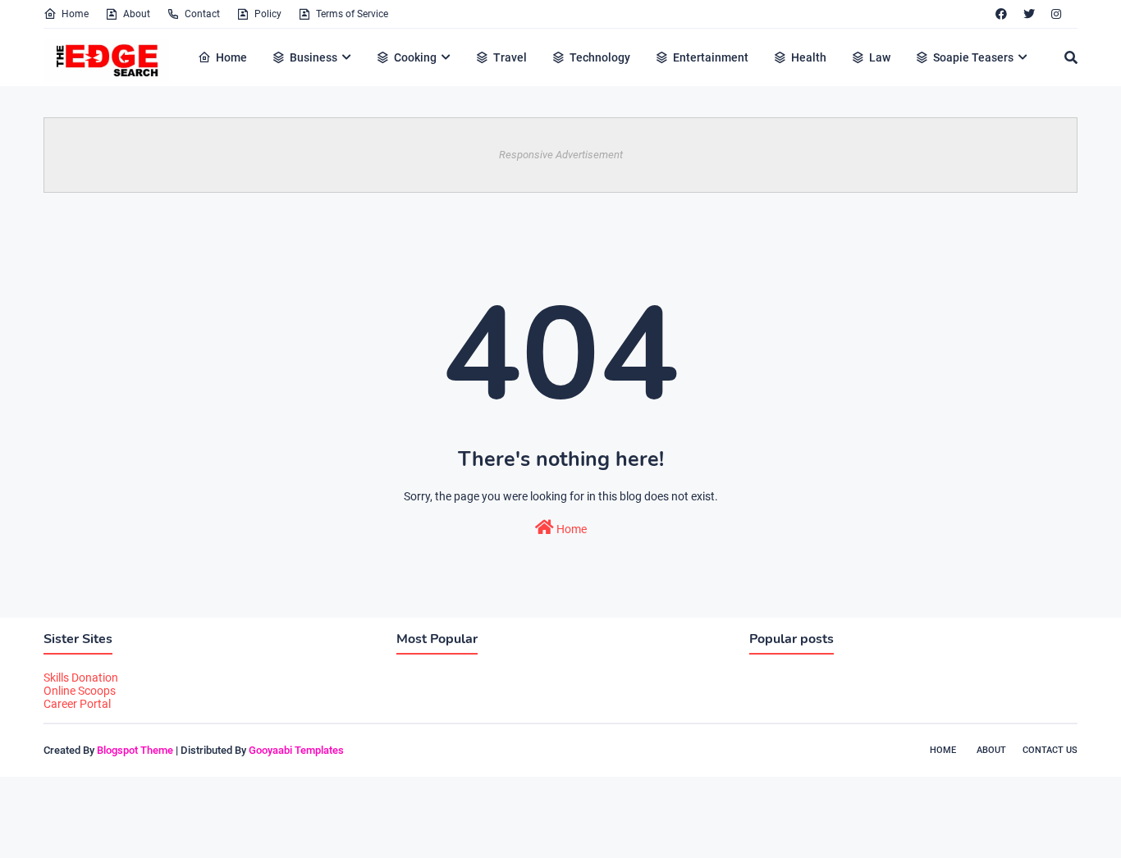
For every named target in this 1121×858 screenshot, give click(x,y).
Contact (202, 14)
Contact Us (1050, 750)
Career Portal (77, 703)
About (136, 14)
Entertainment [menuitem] (710, 57)
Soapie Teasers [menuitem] (973, 57)
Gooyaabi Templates (296, 750)
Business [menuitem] (313, 57)
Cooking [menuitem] (415, 57)
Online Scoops (79, 690)
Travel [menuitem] (510, 57)
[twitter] (1029, 14)
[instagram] (1056, 14)
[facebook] (1001, 14)
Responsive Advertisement (561, 154)
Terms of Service (352, 14)
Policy (267, 14)
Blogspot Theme (135, 750)
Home (75, 14)
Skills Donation (80, 677)
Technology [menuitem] (600, 57)
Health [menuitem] (808, 57)
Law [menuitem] (879, 57)
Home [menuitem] (231, 57)
